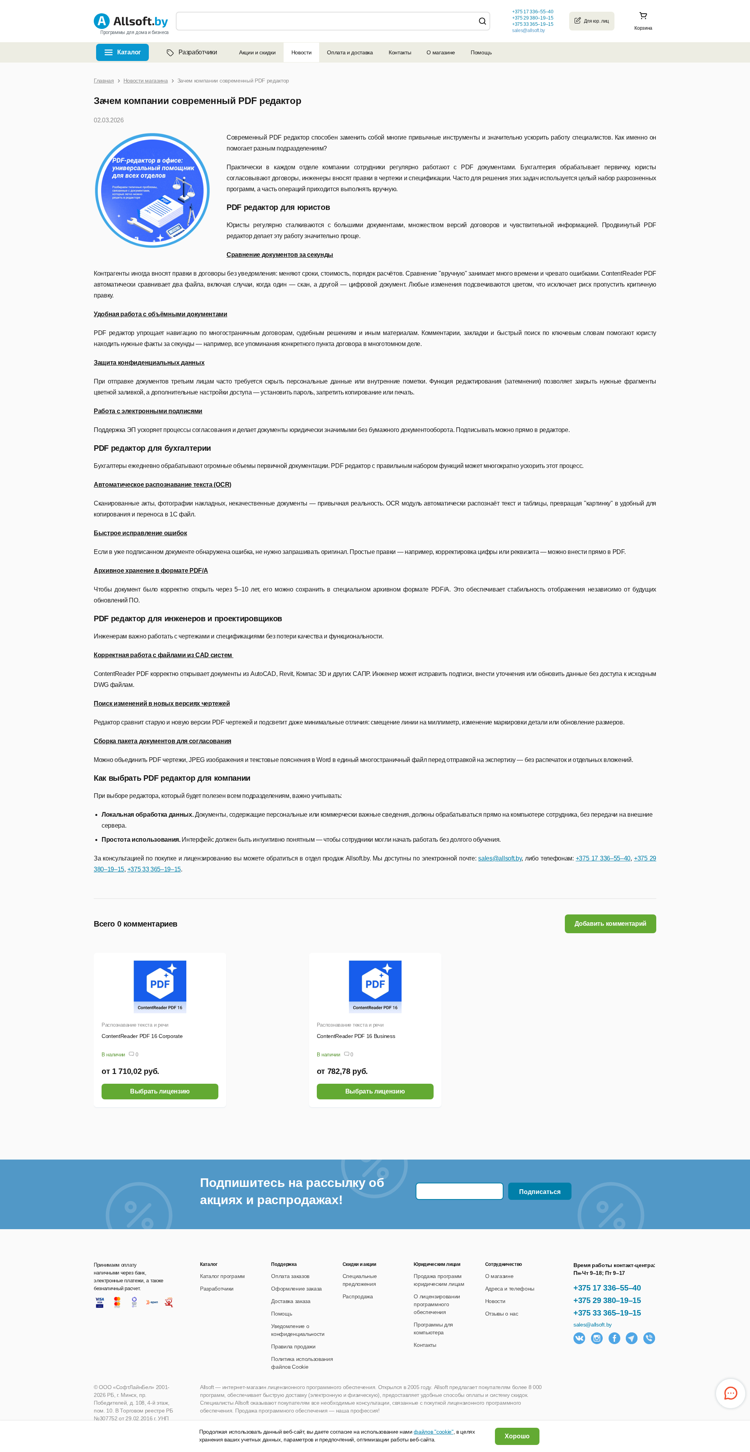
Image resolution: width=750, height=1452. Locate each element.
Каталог (129, 52)
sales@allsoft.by (528, 30)
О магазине (441, 52)
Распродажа (358, 1296)
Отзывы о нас (501, 1313)
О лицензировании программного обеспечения (437, 1304)
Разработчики (198, 52)
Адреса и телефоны (510, 1288)
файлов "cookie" (433, 1432)
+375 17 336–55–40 (607, 1287)
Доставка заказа (290, 1301)
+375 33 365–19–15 (607, 1313)
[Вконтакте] (579, 1338)
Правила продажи (293, 1346)
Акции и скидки (257, 52)
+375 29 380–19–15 (607, 1300)
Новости (301, 52)
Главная (104, 80)
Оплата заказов (290, 1276)
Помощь (481, 52)
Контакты (400, 52)
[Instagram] (597, 1338)
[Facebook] (614, 1338)
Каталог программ (222, 1276)
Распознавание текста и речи (135, 1025)
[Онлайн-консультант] (730, 1393)
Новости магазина (145, 80)
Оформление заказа (296, 1288)
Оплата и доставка (350, 52)
